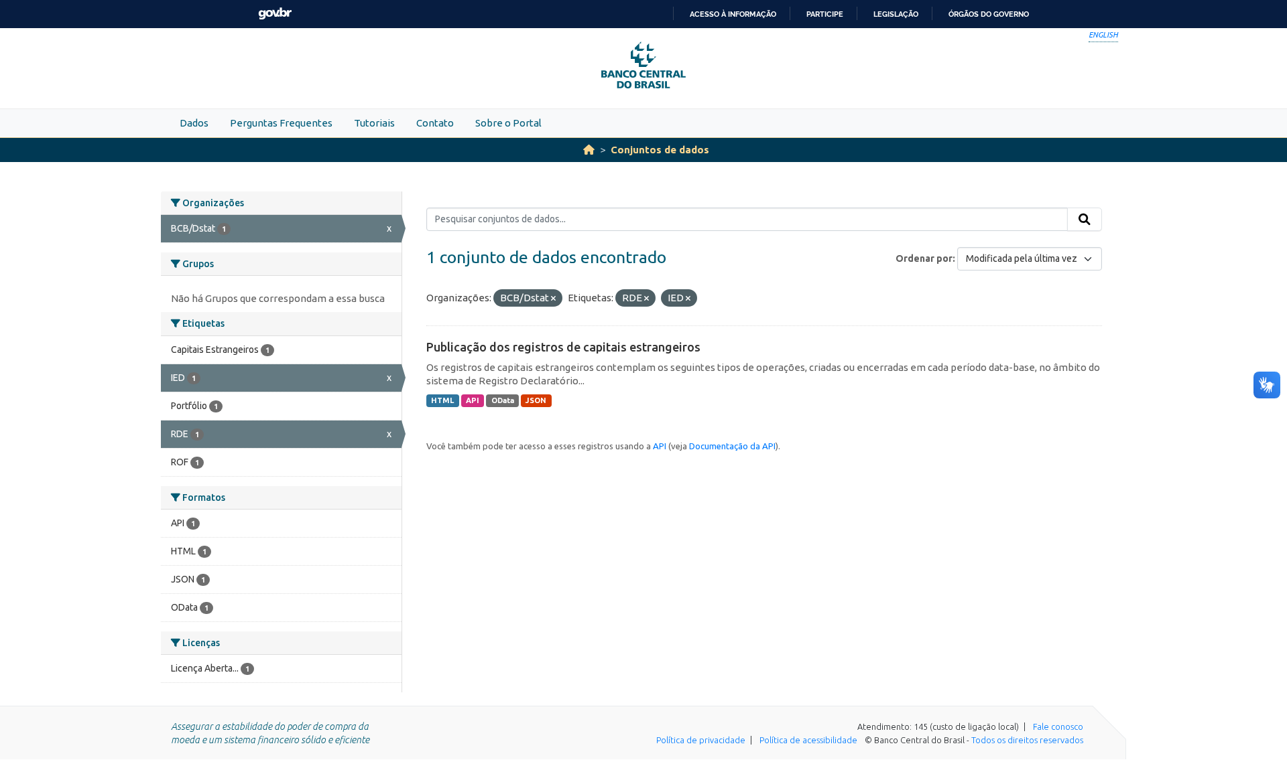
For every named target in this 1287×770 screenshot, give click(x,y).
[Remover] (553, 299)
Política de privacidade (700, 740)
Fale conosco (1058, 726)
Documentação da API (732, 446)
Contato (435, 123)
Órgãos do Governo (988, 14)
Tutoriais (374, 123)
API (472, 400)
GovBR (275, 13)
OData (502, 400)
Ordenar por (924, 258)
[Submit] (1084, 220)
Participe (824, 14)
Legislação (895, 14)
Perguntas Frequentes (281, 123)
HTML (442, 400)
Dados (194, 123)
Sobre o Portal (508, 123)
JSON (536, 400)
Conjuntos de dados (660, 149)
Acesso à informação (733, 14)
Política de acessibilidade (808, 740)
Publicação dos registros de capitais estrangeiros (563, 347)
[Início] (589, 149)
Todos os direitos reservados (1027, 740)
